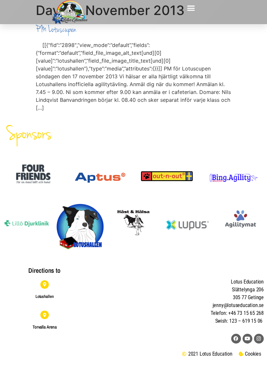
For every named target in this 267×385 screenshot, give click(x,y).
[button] (191, 8)
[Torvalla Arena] (44, 315)
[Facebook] (236, 339)
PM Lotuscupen (56, 29)
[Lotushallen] (44, 284)
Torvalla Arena (45, 327)
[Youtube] (247, 339)
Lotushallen (44, 296)
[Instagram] (259, 339)
